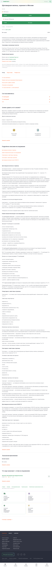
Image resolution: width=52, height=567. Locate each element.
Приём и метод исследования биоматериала (12, 80)
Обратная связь (16, 548)
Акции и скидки (5, 539)
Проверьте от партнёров (7, 510)
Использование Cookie (38, 558)
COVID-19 (15, 537)
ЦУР (31, 558)
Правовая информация (23, 558)
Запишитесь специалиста (30, 498)
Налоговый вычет (16, 546)
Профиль (26, 565)
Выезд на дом (4, 543)
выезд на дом (13, 59)
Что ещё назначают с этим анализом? (10, 87)
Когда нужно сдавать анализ (8, 82)
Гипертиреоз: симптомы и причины (10, 155)
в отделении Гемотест (13, 57)
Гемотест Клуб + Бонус (17, 541)
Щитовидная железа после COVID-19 (10, 160)
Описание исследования (7, 85)
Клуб (36, 565)
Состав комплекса (6, 77)
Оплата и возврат (12, 558)
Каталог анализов (5, 537)
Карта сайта (4, 558)
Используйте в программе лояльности (30, 510)
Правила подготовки (6, 61)
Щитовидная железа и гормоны (9, 150)
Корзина (15, 565)
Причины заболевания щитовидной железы (12, 475)
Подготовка (4, 546)
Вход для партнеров (8, 554)
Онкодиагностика (16, 543)
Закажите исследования (6, 498)
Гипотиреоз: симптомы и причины (9, 157)
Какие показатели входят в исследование (11, 152)
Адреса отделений (5, 541)
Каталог (5, 565)
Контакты (47, 565)
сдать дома (8, 29)
